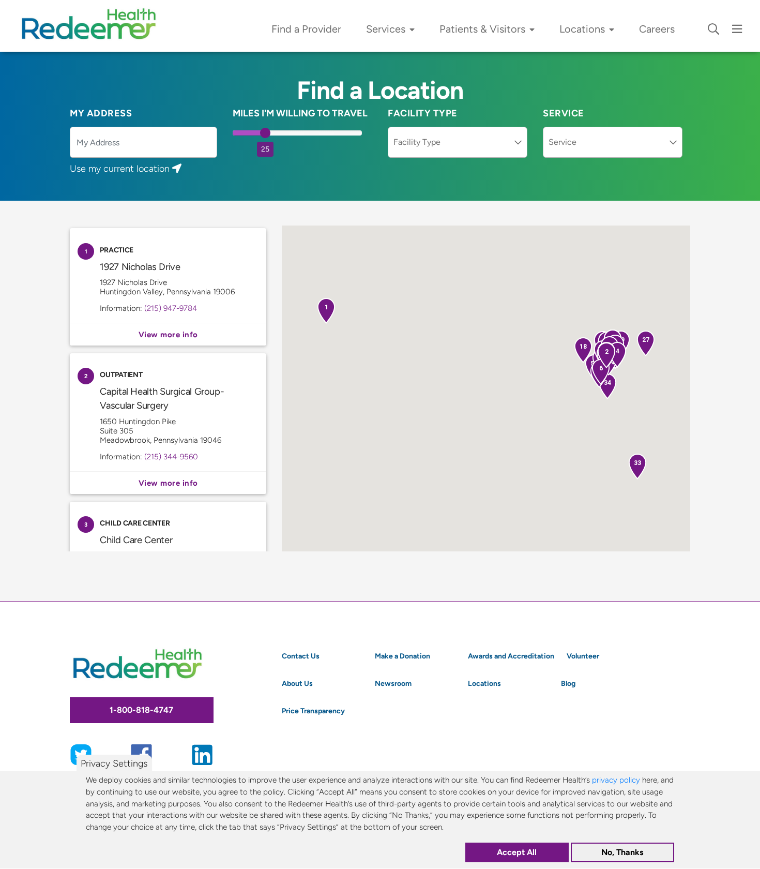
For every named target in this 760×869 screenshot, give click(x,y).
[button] (326, 311)
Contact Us (301, 656)
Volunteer (583, 656)
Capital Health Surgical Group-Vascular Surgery (168, 483)
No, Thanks (622, 853)
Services (385, 29)
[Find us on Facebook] (141, 753)
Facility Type (423, 113)
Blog (568, 683)
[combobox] (457, 142)
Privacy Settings (114, 763)
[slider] (265, 133)
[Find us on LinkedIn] (202, 753)
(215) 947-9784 (170, 308)
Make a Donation (402, 656)
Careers (657, 29)
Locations (582, 29)
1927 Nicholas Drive (140, 266)
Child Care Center (136, 539)
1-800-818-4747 (141, 710)
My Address (101, 113)
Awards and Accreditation (511, 656)
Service (563, 113)
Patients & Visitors (482, 29)
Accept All (517, 853)
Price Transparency (313, 711)
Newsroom (393, 683)
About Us (297, 683)
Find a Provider (306, 29)
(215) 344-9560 (171, 456)
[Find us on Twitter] (81, 753)
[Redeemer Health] (93, 26)
